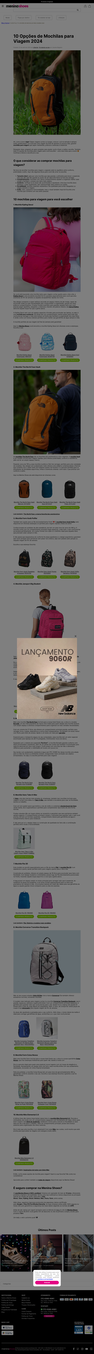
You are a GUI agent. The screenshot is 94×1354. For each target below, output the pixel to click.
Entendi (47, 1282)
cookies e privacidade (45, 1279)
